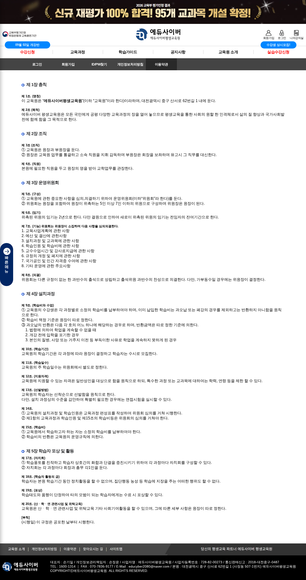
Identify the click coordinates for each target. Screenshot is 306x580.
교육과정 (77, 52)
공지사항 (178, 52)
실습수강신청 (278, 52)
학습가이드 (128, 52)
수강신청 (27, 52)
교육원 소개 (228, 52)
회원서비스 (251, 74)
